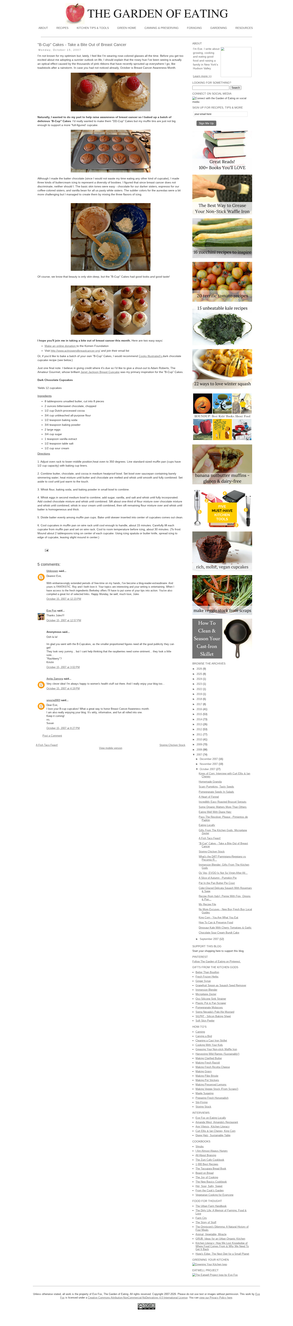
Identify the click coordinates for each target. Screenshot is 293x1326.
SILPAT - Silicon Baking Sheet (213, 1016)
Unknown (52, 571)
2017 (200, 704)
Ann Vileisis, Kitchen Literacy (213, 1126)
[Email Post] (46, 550)
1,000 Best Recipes (207, 1164)
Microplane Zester (206, 994)
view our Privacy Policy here (215, 1297)
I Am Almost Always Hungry (212, 1150)
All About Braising (206, 1155)
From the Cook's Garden (210, 1190)
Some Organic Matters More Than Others (223, 806)
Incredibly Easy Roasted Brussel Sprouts (222, 801)
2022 (200, 689)
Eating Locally (207, 825)
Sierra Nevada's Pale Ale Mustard (215, 1011)
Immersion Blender (206, 989)
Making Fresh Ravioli (208, 1062)
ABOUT (43, 27)
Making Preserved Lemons (211, 1084)
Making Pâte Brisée (207, 1075)
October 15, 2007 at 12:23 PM (63, 598)
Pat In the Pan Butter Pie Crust (217, 883)
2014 (200, 719)
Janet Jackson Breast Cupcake (100, 372)
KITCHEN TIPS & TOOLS (93, 27)
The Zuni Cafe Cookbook (210, 1159)
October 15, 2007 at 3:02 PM (63, 667)
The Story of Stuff (206, 1222)
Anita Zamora (54, 678)
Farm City (201, 1217)
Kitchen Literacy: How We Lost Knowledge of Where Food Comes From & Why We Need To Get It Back (222, 1246)
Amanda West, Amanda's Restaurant (217, 1122)
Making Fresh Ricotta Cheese (213, 1067)
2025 (200, 673)
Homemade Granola (210, 781)
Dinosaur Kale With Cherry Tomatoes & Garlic (225, 927)
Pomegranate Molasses (209, 1007)
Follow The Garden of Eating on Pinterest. (216, 961)
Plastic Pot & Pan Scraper (211, 1003)
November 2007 (209, 763)
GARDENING (218, 27)
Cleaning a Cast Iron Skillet (211, 1040)
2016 (200, 709)
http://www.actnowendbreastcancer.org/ (75, 350)
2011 (200, 734)
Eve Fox (51, 610)
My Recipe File (207, 904)
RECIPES (62, 27)
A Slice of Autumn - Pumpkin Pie (218, 877)
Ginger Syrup (203, 981)
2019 (200, 694)
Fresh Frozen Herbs (207, 976)
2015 (200, 714)
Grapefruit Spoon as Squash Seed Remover (221, 985)
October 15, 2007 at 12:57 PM (63, 620)
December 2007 (209, 758)
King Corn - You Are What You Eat (218, 917)
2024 (200, 678)
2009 (200, 744)
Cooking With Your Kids (209, 1044)
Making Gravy (204, 1071)
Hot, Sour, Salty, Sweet (209, 1186)
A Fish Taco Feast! (47, 745)
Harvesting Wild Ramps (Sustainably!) (217, 1053)
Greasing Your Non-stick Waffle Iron (216, 1049)
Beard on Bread (204, 1172)
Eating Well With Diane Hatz (215, 811)
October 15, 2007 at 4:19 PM (63, 688)
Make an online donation (61, 345)
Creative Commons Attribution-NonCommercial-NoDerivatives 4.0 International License (138, 1297)
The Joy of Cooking (207, 1177)
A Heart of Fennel (209, 796)
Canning (200, 1031)
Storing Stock (203, 1106)
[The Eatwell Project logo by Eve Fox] (215, 1274)
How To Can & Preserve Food (216, 922)
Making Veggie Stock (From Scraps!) (217, 1088)
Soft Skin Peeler (205, 1020)
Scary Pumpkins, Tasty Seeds (216, 786)
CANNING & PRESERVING (162, 27)
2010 (200, 739)
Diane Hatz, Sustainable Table (213, 1135)
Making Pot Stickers (207, 1080)
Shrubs (200, 1146)
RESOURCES (244, 27)
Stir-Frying (201, 1102)
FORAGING (194, 27)
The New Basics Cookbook (211, 1181)
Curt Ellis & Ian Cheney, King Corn (215, 1130)
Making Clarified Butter (209, 1058)
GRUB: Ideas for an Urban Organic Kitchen (220, 1238)
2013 (200, 724)
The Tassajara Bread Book (211, 1168)
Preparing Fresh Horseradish (212, 1097)
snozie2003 (53, 700)
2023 (200, 683)
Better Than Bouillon (207, 972)
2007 (200, 754)
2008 (200, 749)
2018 (200, 699)
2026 (200, 668)
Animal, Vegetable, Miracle (211, 1234)
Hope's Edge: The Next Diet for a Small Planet (222, 1253)
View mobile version (110, 748)
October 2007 (208, 769)
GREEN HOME (126, 27)
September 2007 (209, 938)
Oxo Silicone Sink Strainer (211, 998)
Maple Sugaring (204, 1093)
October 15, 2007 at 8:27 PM (63, 728)
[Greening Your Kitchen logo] (209, 1264)
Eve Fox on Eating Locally (211, 1117)
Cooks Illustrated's (151, 356)
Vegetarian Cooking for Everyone (214, 1194)
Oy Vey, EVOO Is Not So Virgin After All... (223, 872)
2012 (200, 729)
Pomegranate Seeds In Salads (216, 791)
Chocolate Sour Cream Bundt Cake (219, 932)
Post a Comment (52, 735)
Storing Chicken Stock (172, 745)
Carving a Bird (204, 1036)
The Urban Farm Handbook (211, 1206)
